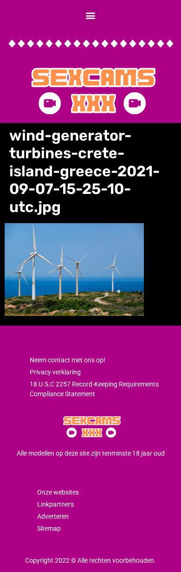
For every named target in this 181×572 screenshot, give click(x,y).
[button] (90, 15)
